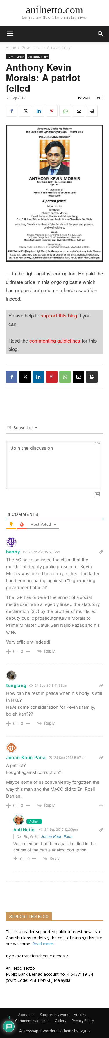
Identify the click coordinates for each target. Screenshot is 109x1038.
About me (26, 1014)
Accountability (58, 47)
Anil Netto (24, 829)
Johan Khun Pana (56, 836)
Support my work (54, 1014)
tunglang (16, 685)
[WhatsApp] (65, 111)
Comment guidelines (32, 1020)
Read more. (43, 943)
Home (11, 47)
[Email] (78, 111)
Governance (32, 47)
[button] (101, 34)
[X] (25, 111)
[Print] (92, 111)
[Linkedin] (38, 111)
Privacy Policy (83, 1020)
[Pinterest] (52, 111)
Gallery (60, 1020)
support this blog (59, 315)
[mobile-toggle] (10, 34)
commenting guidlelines (54, 340)
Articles (80, 1014)
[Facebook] (11, 111)
